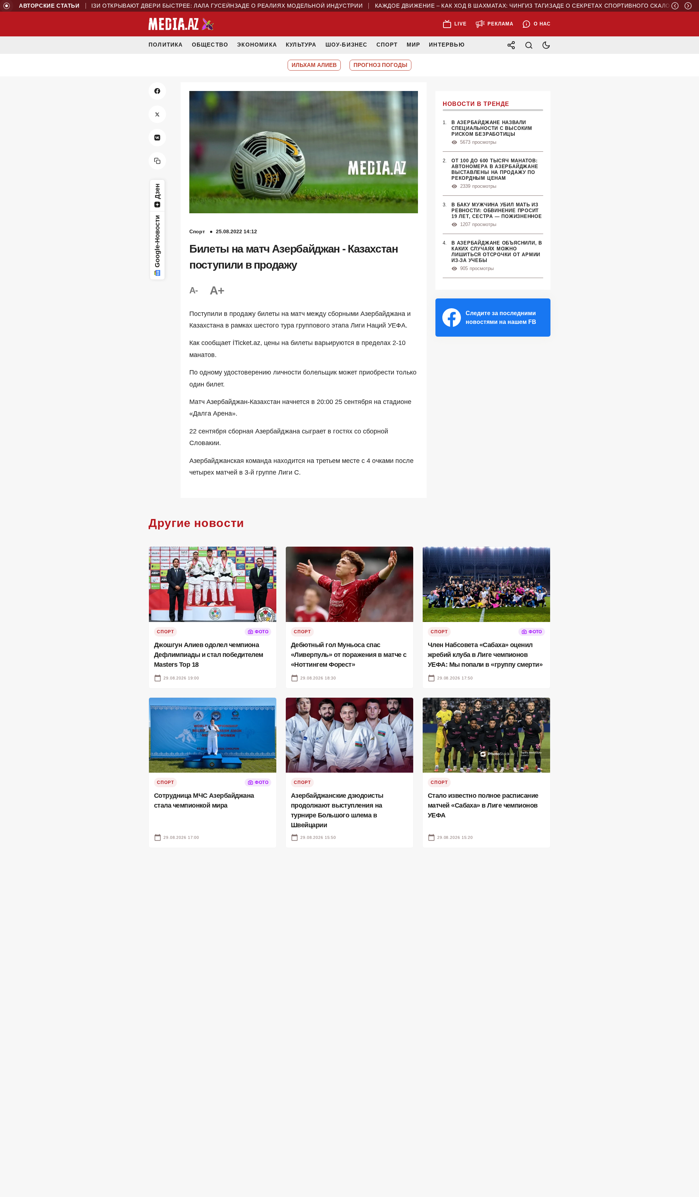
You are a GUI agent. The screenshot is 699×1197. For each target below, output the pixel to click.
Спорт (387, 44)
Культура (301, 44)
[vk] (157, 137)
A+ (217, 290)
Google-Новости (157, 241)
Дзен (157, 191)
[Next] (688, 5)
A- (193, 290)
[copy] (157, 161)
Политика (166, 44)
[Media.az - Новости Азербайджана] (181, 24)
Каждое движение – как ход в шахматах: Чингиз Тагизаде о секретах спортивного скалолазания (509, 6)
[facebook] (157, 91)
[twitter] (157, 114)
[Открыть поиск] (528, 45)
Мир (413, 44)
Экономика (257, 44)
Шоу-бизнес (346, 44)
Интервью (447, 44)
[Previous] (675, 5)
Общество (210, 44)
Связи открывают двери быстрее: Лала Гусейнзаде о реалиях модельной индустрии (195, 6)
